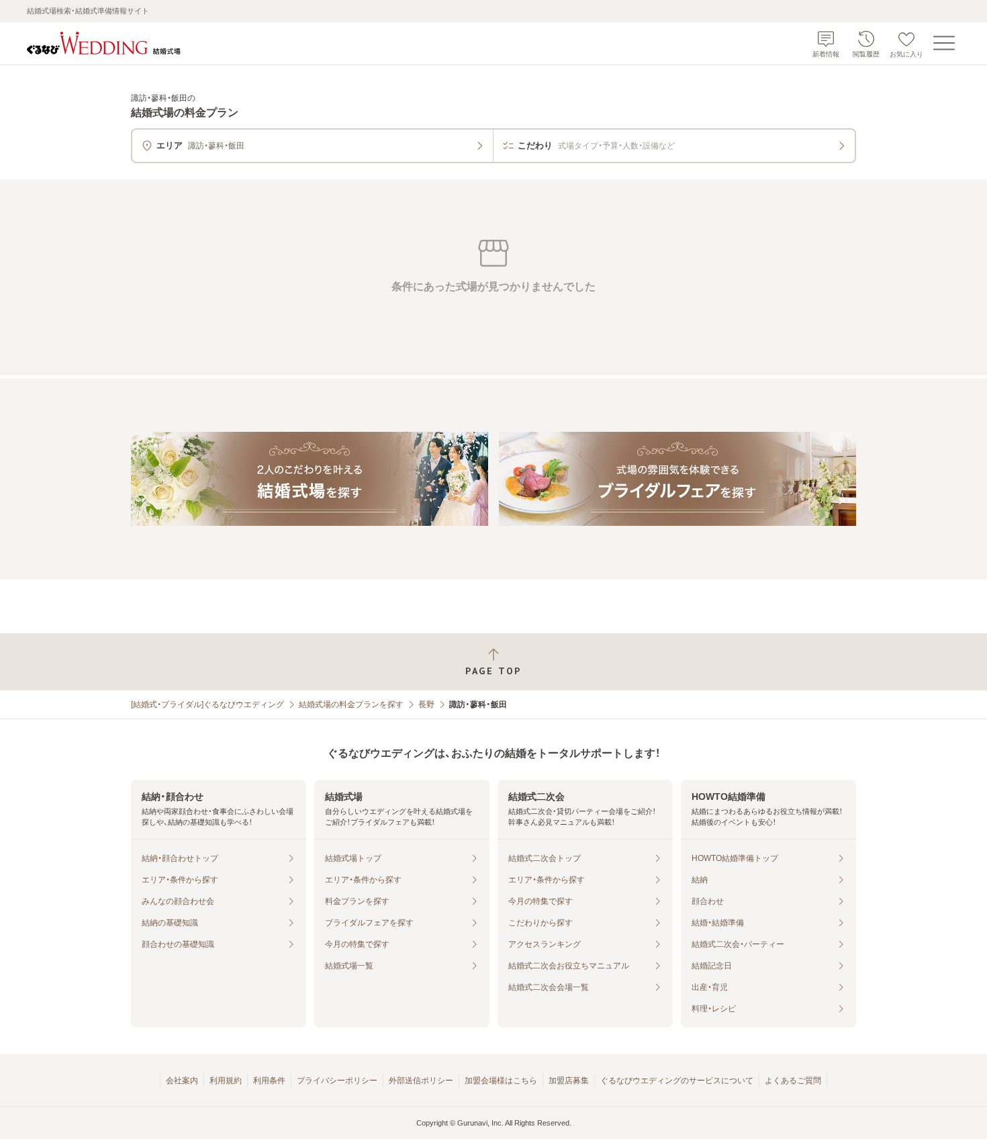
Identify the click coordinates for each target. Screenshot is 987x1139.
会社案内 (182, 1080)
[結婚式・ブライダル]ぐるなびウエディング (207, 704)
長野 (426, 704)
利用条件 (269, 1080)
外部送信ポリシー (421, 1080)
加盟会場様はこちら (501, 1080)
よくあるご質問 (793, 1080)
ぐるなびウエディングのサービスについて (676, 1080)
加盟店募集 (569, 1080)
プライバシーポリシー (337, 1080)
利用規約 (225, 1080)
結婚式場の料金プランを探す (351, 704)
